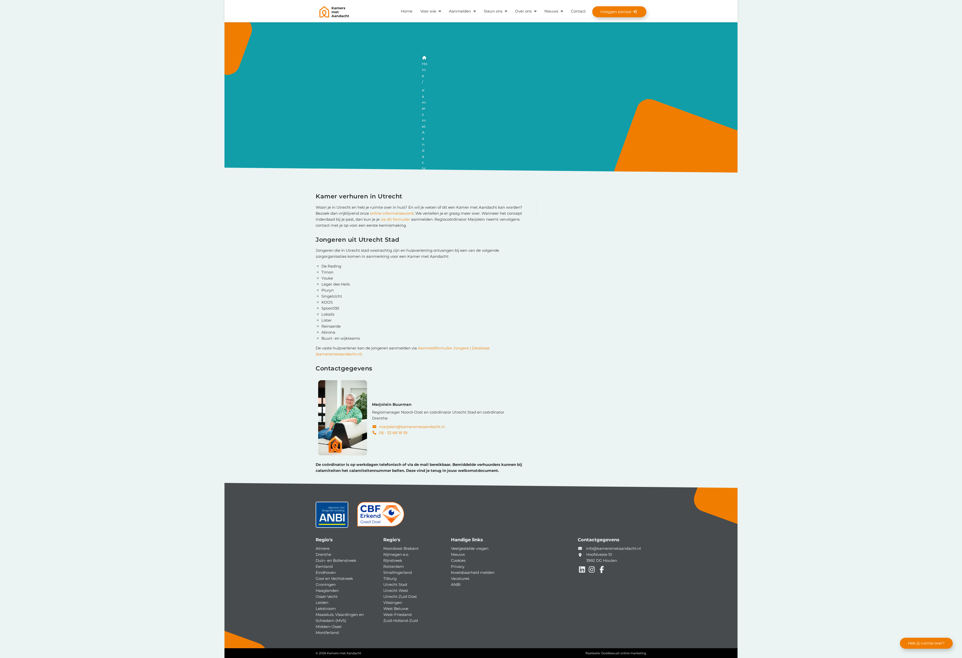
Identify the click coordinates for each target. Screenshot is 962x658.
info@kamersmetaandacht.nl (613, 548)
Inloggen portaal (616, 11)
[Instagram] (592, 570)
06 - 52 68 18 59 (392, 432)
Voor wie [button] (428, 11)
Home (406, 11)
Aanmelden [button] (460, 11)
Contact (578, 11)
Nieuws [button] (551, 11)
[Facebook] (601, 570)
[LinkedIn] (582, 570)
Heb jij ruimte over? (926, 643)
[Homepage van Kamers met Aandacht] (351, 12)
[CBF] (380, 517)
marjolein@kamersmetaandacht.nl (411, 426)
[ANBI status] (332, 517)
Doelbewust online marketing (623, 653)
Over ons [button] (523, 11)
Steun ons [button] (493, 11)
